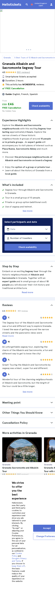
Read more (27, 292)
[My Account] (51, 4)
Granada (7, 57)
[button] (27, 120)
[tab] (27, 120)
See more (27, 211)
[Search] (26, 4)
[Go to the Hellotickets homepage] (12, 4)
